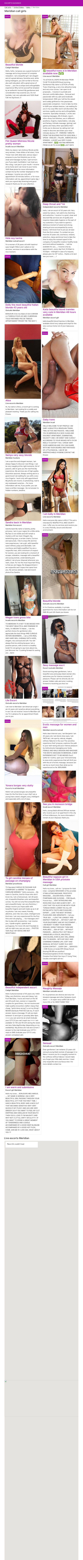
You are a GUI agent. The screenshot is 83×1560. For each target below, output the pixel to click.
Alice (8, 400)
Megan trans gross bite (18, 617)
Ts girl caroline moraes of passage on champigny (19, 879)
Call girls (8, 7)
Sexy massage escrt (54, 665)
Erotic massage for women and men (59, 726)
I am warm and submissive (20, 1087)
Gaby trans (49, 419)
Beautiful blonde (14, 64)
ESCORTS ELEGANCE (13, 3)
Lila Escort (11, 700)
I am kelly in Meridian (54, 514)
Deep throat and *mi (54, 204)
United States (19, 7)
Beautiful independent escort (21, 987)
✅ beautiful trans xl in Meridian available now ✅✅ (60, 72)
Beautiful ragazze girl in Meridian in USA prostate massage (56, 879)
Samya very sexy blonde (19, 455)
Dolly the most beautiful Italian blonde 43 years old (22, 306)
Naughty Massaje (52, 988)
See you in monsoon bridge (57, 804)
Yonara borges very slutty (19, 785)
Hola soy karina (14, 238)
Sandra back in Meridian (18, 522)
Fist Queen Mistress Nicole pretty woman (20, 142)
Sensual (47, 1043)
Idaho (28, 7)
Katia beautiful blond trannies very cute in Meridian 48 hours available (59, 312)
